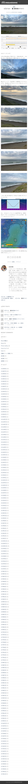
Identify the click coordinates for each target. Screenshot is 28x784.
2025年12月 (4, 389)
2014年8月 (3, 733)
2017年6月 (3, 647)
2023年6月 (3, 465)
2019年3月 (3, 594)
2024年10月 (4, 424)
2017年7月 (3, 644)
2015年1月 (3, 721)
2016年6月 (3, 677)
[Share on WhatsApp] (8, 257)
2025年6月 (3, 404)
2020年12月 (4, 541)
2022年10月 (4, 485)
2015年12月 (3, 693)
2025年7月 (3, 401)
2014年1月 (3, 751)
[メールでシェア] (15, 257)
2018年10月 (4, 606)
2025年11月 (3, 391)
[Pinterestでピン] (17, 257)
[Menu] (19, 2)
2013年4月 (3, 774)
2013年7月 (3, 766)
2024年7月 (4, 432)
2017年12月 (4, 632)
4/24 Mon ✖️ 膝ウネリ (21, 298)
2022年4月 (4, 500)
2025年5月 (3, 406)
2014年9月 (3, 731)
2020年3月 (3, 563)
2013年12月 (4, 753)
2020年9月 (3, 548)
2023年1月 (3, 477)
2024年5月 (3, 437)
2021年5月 (3, 528)
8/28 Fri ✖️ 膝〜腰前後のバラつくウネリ (14, 319)
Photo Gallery (4, 345)
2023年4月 (4, 470)
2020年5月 (3, 558)
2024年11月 (4, 422)
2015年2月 (3, 718)
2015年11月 (3, 695)
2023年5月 (3, 467)
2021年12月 (4, 510)
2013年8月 (3, 764)
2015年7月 (3, 705)
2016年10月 (4, 667)
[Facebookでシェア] (10, 257)
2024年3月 (4, 442)
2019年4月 (3, 591)
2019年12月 (4, 571)
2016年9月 (3, 670)
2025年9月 (3, 396)
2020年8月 (4, 551)
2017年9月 (3, 639)
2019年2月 (3, 596)
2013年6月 (3, 769)
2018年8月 (3, 612)
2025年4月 (3, 409)
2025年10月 (4, 394)
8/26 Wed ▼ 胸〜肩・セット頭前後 (13, 327)
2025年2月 (3, 414)
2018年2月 (3, 627)
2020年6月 (3, 556)
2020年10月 (4, 546)
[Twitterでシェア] (13, 257)
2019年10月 (4, 576)
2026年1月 (3, 386)
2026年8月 (3, 368)
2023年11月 (4, 452)
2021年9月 (3, 518)
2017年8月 (3, 642)
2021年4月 (3, 530)
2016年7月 (3, 675)
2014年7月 (3, 736)
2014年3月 (3, 746)
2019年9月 (3, 579)
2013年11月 (3, 756)
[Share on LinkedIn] (20, 257)
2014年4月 (3, 743)
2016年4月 (3, 682)
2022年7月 (3, 492)
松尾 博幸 (20, 12)
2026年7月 (3, 371)
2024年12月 (4, 419)
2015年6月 (3, 708)
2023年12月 (4, 449)
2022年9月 (3, 487)
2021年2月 (3, 536)
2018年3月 (3, 624)
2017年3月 (3, 655)
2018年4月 (3, 622)
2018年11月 (3, 604)
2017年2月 (3, 657)
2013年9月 (3, 761)
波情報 (14, 6)
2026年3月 (3, 381)
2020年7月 (3, 553)
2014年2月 (3, 748)
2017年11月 (3, 634)
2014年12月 (4, 723)
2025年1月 (3, 417)
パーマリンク (18, 261)
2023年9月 (3, 457)
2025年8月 (3, 399)
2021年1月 (3, 538)
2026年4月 (3, 378)
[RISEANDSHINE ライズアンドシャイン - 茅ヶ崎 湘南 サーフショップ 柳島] (9, 2)
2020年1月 (3, 568)
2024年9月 (4, 427)
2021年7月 (3, 523)
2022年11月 (4, 482)
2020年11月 (4, 543)
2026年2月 (3, 384)
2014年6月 (3, 738)
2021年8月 (3, 520)
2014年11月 (3, 726)
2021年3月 (3, 533)
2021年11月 (3, 513)
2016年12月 (3, 662)
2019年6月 (3, 586)
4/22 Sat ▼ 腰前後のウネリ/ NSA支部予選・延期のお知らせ (7, 298)
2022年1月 (3, 508)
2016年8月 (3, 672)
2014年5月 (3, 741)
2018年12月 (4, 601)
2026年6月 (3, 373)
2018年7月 (3, 614)
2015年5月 (3, 710)
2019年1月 (3, 599)
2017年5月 (3, 650)
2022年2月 (3, 505)
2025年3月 (3, 411)
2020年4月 (4, 561)
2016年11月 (3, 665)
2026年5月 (3, 376)
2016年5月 (3, 680)
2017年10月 (4, 637)
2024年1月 (3, 447)
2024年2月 (4, 444)
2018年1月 (3, 629)
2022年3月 (3, 503)
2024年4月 (4, 439)
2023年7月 (3, 462)
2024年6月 (3, 434)
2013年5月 (3, 771)
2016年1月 (3, 690)
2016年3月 (3, 685)
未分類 (2, 356)
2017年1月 (3, 660)
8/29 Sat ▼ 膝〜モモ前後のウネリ (12, 314)
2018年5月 (3, 619)
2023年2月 (3, 475)
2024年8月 (4, 429)
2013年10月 (4, 759)
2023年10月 (4, 454)
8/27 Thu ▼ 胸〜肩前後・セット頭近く (14, 323)
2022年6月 (3, 495)
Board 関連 (4, 340)
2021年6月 (3, 525)
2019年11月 (3, 574)
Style (2, 351)
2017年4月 (3, 652)
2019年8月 (3, 581)
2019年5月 (3, 589)
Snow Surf (3, 348)
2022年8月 (3, 490)
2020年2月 (3, 566)
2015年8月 (3, 703)
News (2, 343)
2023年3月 (3, 472)
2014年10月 (4, 728)
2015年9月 (3, 700)
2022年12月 (4, 480)
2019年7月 (3, 584)
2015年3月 (3, 715)
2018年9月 (3, 609)
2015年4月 (3, 713)
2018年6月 (3, 617)
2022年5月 (3, 498)
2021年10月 (4, 515)
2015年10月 (4, 698)
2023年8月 (3, 460)
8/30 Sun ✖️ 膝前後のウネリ (11, 310)
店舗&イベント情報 (5, 353)
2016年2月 (3, 688)
